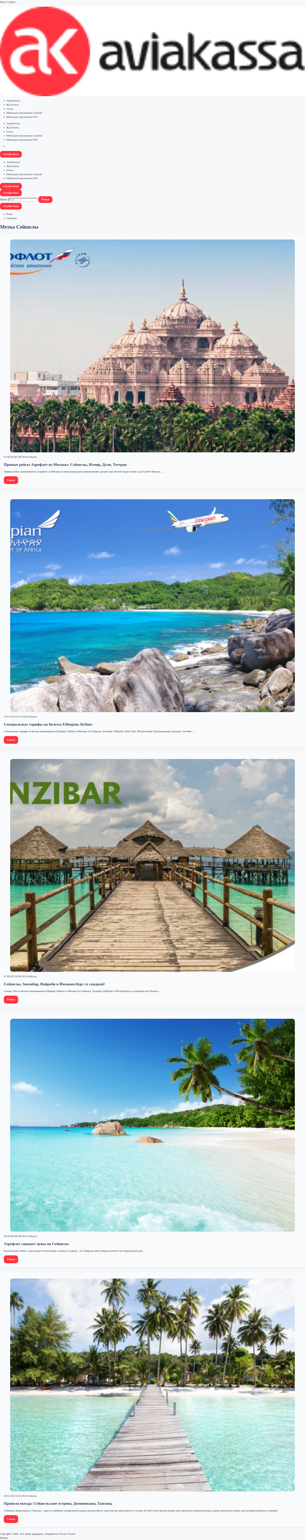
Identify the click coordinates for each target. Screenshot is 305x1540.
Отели (9, 109)
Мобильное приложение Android (24, 113)
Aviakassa (32, 457)
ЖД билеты (12, 104)
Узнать (11, 480)
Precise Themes (67, 1534)
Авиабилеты (13, 100)
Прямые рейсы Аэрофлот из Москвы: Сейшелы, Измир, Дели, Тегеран (65, 464)
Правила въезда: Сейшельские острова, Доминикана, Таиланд (58, 1503)
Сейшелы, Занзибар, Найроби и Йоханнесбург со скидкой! (54, 984)
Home (9, 214)
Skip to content (7, 2)
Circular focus (11, 154)
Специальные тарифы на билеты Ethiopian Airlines (48, 724)
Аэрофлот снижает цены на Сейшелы (36, 1244)
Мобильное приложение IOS (22, 117)
